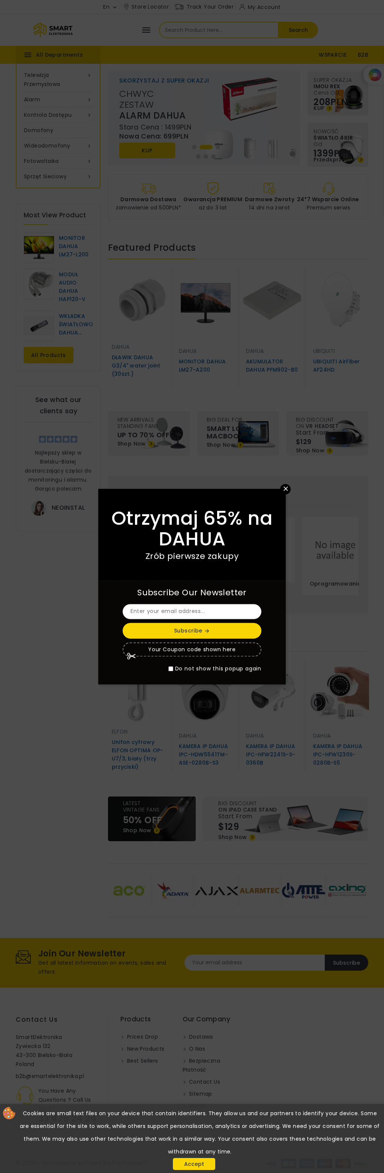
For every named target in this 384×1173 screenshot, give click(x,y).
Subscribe (192, 630)
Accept (194, 1164)
